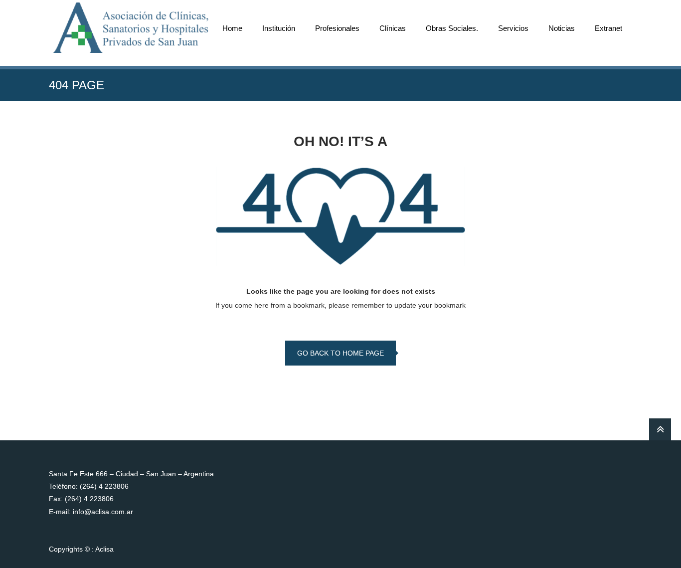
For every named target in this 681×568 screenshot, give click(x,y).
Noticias (561, 28)
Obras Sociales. (452, 28)
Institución (278, 28)
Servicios (513, 28)
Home (232, 28)
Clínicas (392, 28)
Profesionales (337, 28)
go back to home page (340, 353)
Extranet (608, 28)
